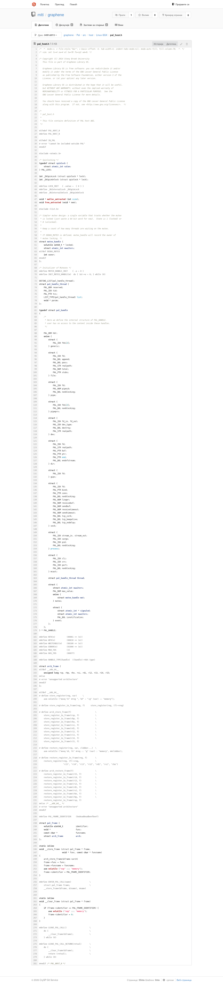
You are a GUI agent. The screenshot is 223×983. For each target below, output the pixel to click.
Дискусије (65, 24)
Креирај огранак (173, 14)
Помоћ (73, 4)
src (84, 35)
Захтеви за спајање (95, 24)
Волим (145, 14)
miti (41, 14)
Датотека (171, 43)
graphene (56, 14)
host (91, 35)
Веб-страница (184, 980)
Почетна (44, 4)
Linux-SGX (101, 35)
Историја (158, 43)
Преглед (59, 4)
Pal (78, 35)
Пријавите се (182, 4)
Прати (122, 14)
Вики (120, 24)
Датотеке (43, 24)
